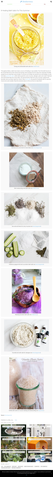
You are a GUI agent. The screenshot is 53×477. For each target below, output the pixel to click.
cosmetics (37, 466)
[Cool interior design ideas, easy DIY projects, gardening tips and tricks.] (26, 2)
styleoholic (41, 410)
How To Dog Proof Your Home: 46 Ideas (39, 426)
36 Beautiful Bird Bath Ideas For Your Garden (13, 426)
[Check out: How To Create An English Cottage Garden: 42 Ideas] (13, 443)
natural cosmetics (16, 467)
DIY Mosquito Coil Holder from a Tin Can (39, 452)
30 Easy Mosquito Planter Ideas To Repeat (14, 452)
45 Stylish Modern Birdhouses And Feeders (39, 439)
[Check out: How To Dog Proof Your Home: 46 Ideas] (39, 430)
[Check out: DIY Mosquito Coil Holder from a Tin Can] (39, 456)
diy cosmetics (44, 466)
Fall (45, 4)
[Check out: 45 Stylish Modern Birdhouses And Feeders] (39, 443)
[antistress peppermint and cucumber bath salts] (26, 262)
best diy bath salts (28, 466)
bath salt (14, 466)
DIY (2, 466)
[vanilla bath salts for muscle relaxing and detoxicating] (26, 409)
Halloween (9, 4)
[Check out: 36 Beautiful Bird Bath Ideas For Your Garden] (13, 430)
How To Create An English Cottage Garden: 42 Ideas (13, 439)
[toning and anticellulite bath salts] (26, 64)
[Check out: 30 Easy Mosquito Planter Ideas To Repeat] (13, 456)
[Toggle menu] (2, 2)
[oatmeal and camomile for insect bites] (26, 146)
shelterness (36, 66)
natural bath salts (5, 467)
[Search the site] (51, 2)
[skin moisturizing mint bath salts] (26, 186)
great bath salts (10, 76)
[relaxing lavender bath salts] (26, 313)
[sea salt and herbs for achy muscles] (26, 224)
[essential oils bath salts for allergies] (26, 351)
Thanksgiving (28, 4)
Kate (16, 420)
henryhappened (37, 147)
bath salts (28, 79)
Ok (26, 474)
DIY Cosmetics (7, 466)
